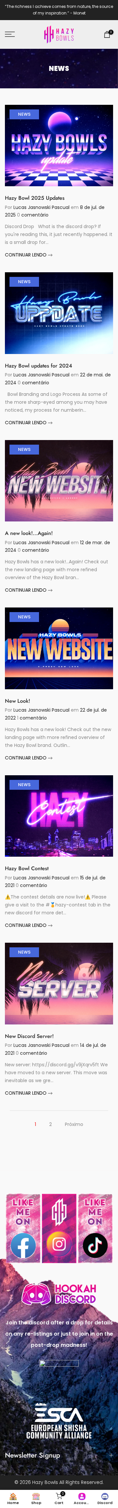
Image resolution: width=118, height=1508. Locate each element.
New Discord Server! (29, 1036)
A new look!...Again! (29, 533)
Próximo (74, 1124)
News (24, 114)
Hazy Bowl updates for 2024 (38, 366)
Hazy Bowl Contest (27, 868)
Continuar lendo (26, 254)
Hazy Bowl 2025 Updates (35, 198)
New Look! (17, 701)
